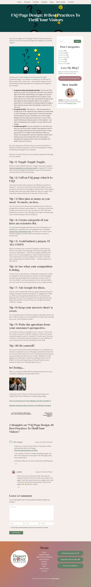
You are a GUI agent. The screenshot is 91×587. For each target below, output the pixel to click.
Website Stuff (62, 64)
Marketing (61, 53)
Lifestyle (60, 51)
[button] (77, 41)
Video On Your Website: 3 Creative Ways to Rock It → (47, 414)
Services (27, 2)
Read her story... (72, 103)
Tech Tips (61, 61)
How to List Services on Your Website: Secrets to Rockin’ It (30, 401)
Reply (16, 463)
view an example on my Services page (23, 168)
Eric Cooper (18, 442)
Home (19, 2)
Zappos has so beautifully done (20, 231)
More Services (44, 559)
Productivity (62, 55)
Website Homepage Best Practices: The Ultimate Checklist (30, 405)
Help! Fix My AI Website (44, 557)
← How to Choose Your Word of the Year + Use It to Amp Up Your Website (21, 413)
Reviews (44, 2)
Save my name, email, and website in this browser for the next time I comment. (29, 527)
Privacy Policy (55, 578)
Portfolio (36, 2)
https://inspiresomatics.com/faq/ (26, 450)
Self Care (61, 59)
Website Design (44, 555)
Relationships (62, 57)
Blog (51, 2)
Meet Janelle (60, 2)
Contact (71, 2)
